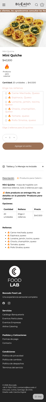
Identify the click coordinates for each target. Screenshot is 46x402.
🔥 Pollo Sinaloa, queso (22, 120)
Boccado (13, 385)
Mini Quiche (8, 51)
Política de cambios (11, 359)
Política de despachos (13, 363)
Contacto (7, 343)
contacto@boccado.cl (27, 387)
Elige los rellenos (12, 88)
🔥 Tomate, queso (18, 116)
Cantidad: (7, 82)
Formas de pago (10, 339)
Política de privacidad (12, 355)
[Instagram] (9, 303)
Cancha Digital (19, 392)
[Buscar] (36, 5)
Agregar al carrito (23, 146)
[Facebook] (3, 303)
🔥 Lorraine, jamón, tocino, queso (22, 103)
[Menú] (4, 5)
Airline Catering (10, 326)
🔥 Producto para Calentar (30, 178)
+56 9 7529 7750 (9, 387)
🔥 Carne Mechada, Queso (24, 93)
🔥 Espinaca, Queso (20, 97)
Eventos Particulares (12, 318)
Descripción (8, 178)
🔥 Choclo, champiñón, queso (20, 110)
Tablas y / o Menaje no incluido (21, 166)
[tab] (9, 178)
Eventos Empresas (11, 322)
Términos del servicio (12, 367)
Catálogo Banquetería (13, 314)
